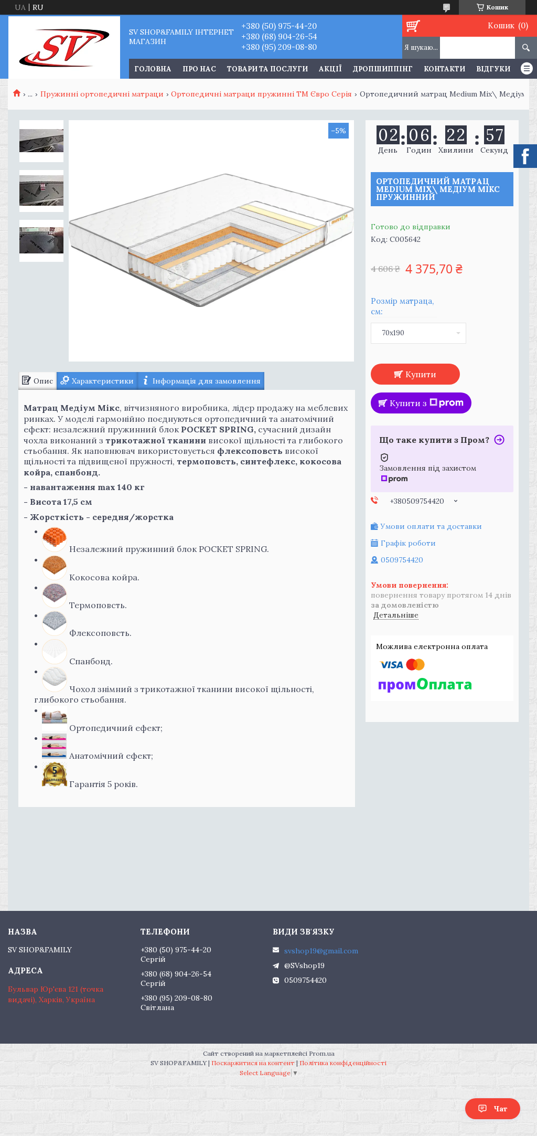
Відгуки (493, 69)
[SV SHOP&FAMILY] (64, 46)
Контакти (444, 69)
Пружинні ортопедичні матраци (102, 94)
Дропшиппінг (383, 69)
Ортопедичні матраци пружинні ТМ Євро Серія (261, 94)
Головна (152, 69)
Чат (500, 1108)
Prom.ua (322, 1053)
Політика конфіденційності (342, 1063)
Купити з (408, 403)
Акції (330, 69)
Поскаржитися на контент (253, 1063)
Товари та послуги (267, 69)
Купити (420, 374)
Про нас (199, 69)
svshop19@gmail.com (321, 950)
